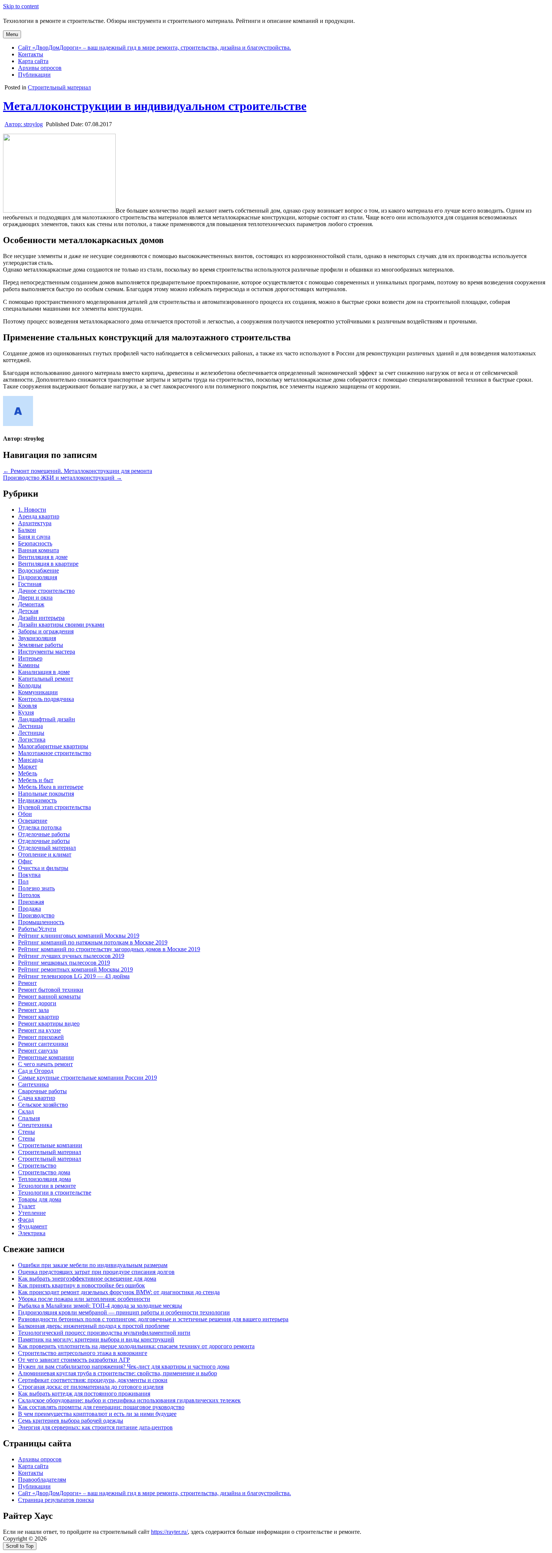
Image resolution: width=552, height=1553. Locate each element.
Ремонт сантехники (43, 1044)
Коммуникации (38, 692)
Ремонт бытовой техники (50, 989)
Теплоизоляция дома (44, 1179)
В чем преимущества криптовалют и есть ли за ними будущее (97, 1414)
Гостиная (29, 584)
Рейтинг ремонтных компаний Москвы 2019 (75, 969)
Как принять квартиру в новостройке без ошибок (81, 1285)
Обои (25, 814)
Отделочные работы (44, 834)
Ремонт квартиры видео (49, 1023)
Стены (26, 1131)
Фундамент (32, 1226)
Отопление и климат (44, 854)
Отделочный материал (47, 847)
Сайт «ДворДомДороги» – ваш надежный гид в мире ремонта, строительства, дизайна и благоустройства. (154, 47)
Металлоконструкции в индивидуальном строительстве (154, 106)
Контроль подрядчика (46, 699)
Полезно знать (36, 888)
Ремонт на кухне (39, 1030)
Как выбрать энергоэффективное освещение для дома (87, 1278)
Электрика (31, 1233)
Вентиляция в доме (43, 557)
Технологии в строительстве (54, 1192)
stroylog (24, 124)
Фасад (26, 1219)
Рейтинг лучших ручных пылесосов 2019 (71, 956)
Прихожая (31, 902)
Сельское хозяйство (43, 1104)
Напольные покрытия (46, 793)
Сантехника (33, 1084)
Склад (26, 1111)
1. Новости (32, 509)
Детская (28, 611)
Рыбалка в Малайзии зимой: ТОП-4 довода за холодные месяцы (100, 1305)
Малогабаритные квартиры (53, 746)
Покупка (29, 875)
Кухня (26, 712)
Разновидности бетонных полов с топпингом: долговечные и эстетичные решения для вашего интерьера (153, 1319)
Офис (25, 861)
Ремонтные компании (46, 1057)
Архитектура (34, 523)
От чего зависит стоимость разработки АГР (74, 1360)
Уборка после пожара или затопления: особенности (84, 1299)
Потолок (29, 895)
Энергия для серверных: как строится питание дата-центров (95, 1427)
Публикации (34, 74)
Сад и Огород (35, 1071)
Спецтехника (35, 1125)
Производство (36, 915)
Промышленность (41, 922)
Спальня (29, 1118)
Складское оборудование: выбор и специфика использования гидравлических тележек (129, 1400)
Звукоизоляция (37, 638)
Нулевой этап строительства (54, 807)
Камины (28, 665)
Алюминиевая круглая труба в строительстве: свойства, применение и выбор (117, 1373)
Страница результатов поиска (56, 1500)
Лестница (30, 726)
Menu (12, 34)
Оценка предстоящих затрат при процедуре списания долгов (96, 1272)
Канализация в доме (44, 672)
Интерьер (30, 658)
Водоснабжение (38, 570)
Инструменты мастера (46, 651)
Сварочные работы (42, 1091)
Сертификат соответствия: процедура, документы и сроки (92, 1380)
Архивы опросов (40, 68)
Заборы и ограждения (46, 631)
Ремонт (27, 983)
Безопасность (35, 543)
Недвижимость (37, 800)
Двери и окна (35, 597)
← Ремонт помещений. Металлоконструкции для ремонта (77, 471)
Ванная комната (38, 550)
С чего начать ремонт (45, 1064)
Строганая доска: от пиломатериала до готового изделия (90, 1387)
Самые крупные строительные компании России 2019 (87, 1077)
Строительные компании (50, 1145)
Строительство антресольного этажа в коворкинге (82, 1353)
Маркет (27, 766)
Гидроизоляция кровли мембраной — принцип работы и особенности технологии (124, 1312)
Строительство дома (44, 1172)
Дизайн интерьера (41, 618)
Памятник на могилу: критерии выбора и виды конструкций (96, 1339)
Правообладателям (42, 1479)
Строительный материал (59, 87)
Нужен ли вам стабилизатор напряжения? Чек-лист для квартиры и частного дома (123, 1366)
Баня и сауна (34, 536)
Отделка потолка (40, 827)
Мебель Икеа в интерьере (50, 787)
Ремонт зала (33, 1010)
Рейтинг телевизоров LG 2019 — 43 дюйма (74, 976)
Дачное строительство (46, 591)
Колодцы (29, 685)
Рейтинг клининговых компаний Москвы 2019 (78, 935)
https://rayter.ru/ (169, 1532)
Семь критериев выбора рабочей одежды (70, 1420)
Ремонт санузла (38, 1050)
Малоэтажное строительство (54, 753)
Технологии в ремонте (47, 1186)
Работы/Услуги (37, 929)
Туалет (26, 1206)
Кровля (27, 705)
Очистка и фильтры (43, 868)
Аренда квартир (38, 516)
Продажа (29, 908)
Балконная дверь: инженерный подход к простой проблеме (93, 1326)
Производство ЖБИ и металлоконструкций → (62, 477)
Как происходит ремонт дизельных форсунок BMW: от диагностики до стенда (119, 1292)
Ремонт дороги (37, 1003)
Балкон (27, 530)
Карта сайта (33, 61)
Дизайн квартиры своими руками (61, 624)
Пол (23, 881)
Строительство (37, 1165)
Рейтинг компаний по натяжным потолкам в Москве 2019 (92, 942)
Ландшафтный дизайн (46, 719)
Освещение (32, 820)
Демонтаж (31, 604)
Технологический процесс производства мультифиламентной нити (104, 1332)
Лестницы (31, 733)
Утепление (32, 1213)
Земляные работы (40, 645)
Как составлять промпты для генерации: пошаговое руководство (101, 1407)
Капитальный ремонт (45, 678)
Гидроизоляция (37, 577)
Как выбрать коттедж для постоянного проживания (84, 1393)
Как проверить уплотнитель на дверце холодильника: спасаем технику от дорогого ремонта (136, 1346)
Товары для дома (39, 1199)
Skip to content (21, 6)
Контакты (30, 54)
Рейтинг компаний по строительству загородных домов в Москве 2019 (109, 949)
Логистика (31, 739)
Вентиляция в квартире (48, 563)
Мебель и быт (35, 780)
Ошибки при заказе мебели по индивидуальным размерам (92, 1265)
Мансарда (30, 760)
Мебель (27, 773)
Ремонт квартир (38, 1017)
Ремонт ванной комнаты (49, 996)
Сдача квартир (36, 1098)
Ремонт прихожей (41, 1037)
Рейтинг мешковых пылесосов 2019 (64, 962)
